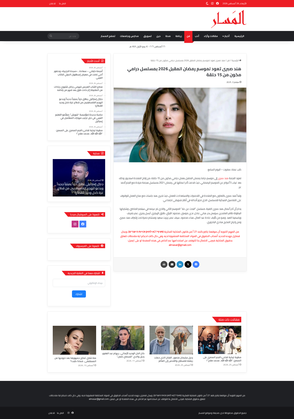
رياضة (178, 36)
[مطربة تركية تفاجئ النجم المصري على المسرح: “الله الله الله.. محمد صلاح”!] (219, 340)
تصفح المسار (108, 36)
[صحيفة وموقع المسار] (229, 19)
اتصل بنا (62, 3)
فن (188, 36)
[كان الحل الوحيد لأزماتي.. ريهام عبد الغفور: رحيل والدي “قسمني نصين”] (123, 338)
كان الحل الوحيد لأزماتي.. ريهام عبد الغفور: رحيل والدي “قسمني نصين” (123, 355)
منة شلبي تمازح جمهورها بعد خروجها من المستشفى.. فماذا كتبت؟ (75, 359)
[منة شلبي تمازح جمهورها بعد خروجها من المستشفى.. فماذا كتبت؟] (74, 340)
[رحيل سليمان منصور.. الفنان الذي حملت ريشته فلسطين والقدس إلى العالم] (171, 340)
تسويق (147, 36)
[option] (68, 177)
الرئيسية (239, 36)
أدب (197, 36)
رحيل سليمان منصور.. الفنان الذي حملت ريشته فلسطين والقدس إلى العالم (173, 359)
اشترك (79, 294)
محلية (96, 153)
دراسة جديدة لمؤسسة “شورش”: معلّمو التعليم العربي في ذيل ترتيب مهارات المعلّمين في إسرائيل (70, 188)
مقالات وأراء (211, 36)
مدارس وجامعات (129, 36)
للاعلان (52, 3)
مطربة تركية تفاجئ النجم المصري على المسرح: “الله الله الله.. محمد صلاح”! (222, 359)
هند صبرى (223, 178)
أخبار (227, 36)
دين (158, 36)
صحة (168, 36)
